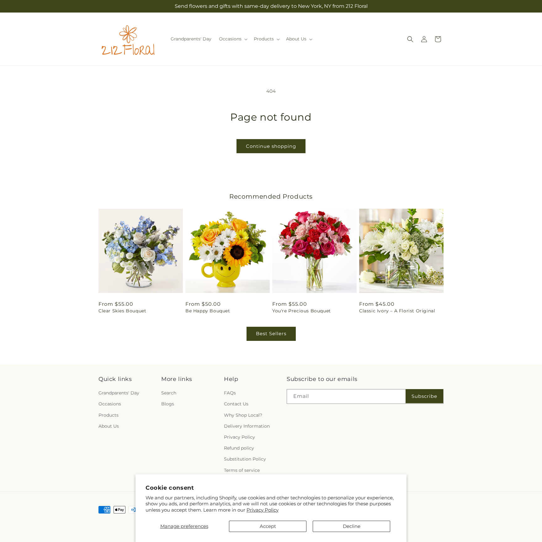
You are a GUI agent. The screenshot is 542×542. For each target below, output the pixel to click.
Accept (268, 526)
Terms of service (242, 470)
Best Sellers (271, 333)
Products (108, 415)
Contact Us (236, 404)
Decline (351, 526)
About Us (108, 426)
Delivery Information (247, 426)
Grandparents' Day (118, 393)
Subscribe (424, 396)
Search (168, 393)
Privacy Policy (263, 510)
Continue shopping (271, 146)
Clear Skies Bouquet (122, 311)
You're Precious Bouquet (301, 311)
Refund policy (239, 448)
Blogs (167, 404)
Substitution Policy (245, 459)
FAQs (230, 393)
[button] (232, 38)
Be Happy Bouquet (207, 311)
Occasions (109, 404)
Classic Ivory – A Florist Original (397, 311)
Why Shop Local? (243, 415)
